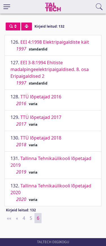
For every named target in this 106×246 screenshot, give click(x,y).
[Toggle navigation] (7, 7)
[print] (26, 26)
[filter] (13, 26)
